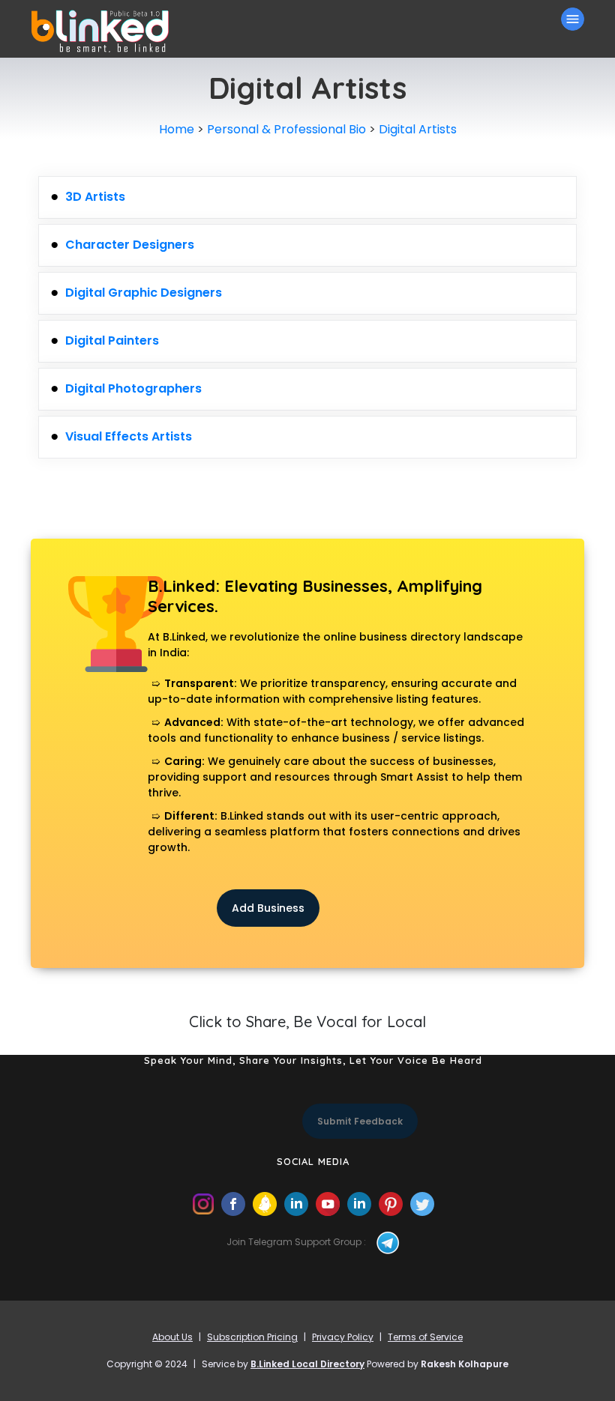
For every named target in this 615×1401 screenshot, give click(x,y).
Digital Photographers (133, 388)
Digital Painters (112, 340)
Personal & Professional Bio (286, 129)
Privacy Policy (343, 1337)
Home (176, 129)
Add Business (268, 908)
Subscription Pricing (252, 1337)
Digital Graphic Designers (143, 292)
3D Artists (95, 196)
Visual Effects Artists (128, 436)
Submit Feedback (360, 1121)
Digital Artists (418, 129)
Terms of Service (425, 1337)
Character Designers (129, 244)
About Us (172, 1337)
